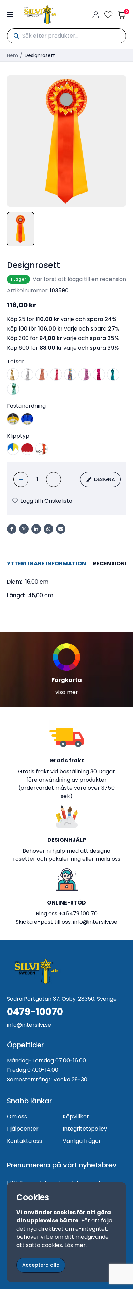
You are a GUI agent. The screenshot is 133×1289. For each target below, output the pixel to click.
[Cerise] (56, 374)
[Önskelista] (108, 14)
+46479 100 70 (78, 913)
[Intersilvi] (40, 14)
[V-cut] (13, 449)
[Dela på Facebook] (11, 529)
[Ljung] (84, 374)
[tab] (46, 564)
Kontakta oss (24, 1141)
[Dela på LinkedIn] (36, 529)
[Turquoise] (113, 374)
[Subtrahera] (20, 479)
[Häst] (13, 419)
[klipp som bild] (41, 449)
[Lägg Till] (53, 479)
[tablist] (66, 564)
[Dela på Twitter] (24, 529)
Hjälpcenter (23, 1129)
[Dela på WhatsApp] (48, 529)
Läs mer (75, 1245)
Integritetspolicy (85, 1129)
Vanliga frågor (82, 1141)
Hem (12, 55)
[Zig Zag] (27, 449)
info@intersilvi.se (95, 922)
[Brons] (41, 374)
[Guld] (13, 374)
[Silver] (27, 374)
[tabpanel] (66, 589)
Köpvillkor (76, 1116)
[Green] (13, 389)
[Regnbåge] (70, 374)
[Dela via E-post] (60, 529)
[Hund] (27, 419)
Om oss (17, 1116)
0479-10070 (35, 1012)
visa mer (66, 692)
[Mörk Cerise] (99, 374)
